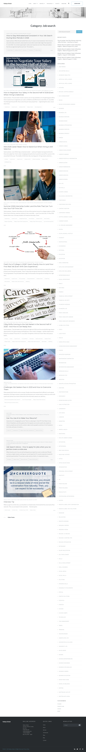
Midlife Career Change (65, 437)
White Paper (62, 650)
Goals (60, 329)
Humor (61, 350)
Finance (61, 292)
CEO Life (61, 183)
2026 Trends (12, 90)
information (62, 362)
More (52, 50)
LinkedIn (61, 417)
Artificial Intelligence (19, 414)
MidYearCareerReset (36, 159)
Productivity (62, 492)
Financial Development (65, 296)
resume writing (39, 430)
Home (75, 12)
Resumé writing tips (33, 459)
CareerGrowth (14, 106)
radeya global (30, 106)
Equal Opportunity (27, 90)
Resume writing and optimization (11, 402)
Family (60, 283)
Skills (60, 558)
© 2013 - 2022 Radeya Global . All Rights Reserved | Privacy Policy (16, 749)
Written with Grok (64, 696)
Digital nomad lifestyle (66, 233)
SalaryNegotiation (38, 106)
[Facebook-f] (80, 749)
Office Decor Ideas (64, 462)
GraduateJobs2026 (30, 278)
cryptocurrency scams (65, 216)
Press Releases (63, 488)
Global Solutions (64, 325)
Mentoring (62, 433)
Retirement (62, 546)
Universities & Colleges (65, 642)
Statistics (61, 600)
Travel (61, 625)
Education (62, 254)
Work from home (64, 679)
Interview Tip (9, 502)
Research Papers (64, 525)
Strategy (61, 604)
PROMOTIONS (60, 706)
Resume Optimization (48, 383)
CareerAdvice (7, 106)
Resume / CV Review (45, 442)
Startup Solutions (64, 596)
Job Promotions (63, 392)
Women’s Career (63, 671)
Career (16, 90)
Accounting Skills (64, 71)
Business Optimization (65, 125)
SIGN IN (59, 708)
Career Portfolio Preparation (68, 158)
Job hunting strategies (26, 399)
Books (60, 100)
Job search (16, 33)
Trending (61, 629)
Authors (61, 87)
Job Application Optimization (24, 383)
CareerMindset (10, 50)
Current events (63, 221)
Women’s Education (64, 675)
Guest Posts (62, 333)
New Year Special (64, 450)
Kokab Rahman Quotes (65, 400)
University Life (63, 646)
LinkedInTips (46, 278)
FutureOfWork (25, 338)
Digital (61, 229)
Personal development (66, 471)
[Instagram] (82, 749)
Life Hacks (20, 33)
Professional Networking (66, 496)
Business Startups (64, 129)
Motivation (24, 33)
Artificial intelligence (65, 83)
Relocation (62, 517)
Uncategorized (25, 443)
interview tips (14, 510)
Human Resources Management (68, 346)
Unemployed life (64, 638)
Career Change (63, 146)
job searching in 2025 (23, 510)
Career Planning (30, 202)
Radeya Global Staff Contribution (69, 504)
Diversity (61, 237)
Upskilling (27, 281)
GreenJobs (31, 338)
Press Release (63, 483)
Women (61, 654)
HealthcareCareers (39, 338)
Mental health (63, 429)
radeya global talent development (21, 221)
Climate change (63, 191)
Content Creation (64, 208)
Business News (63, 121)
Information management (66, 367)
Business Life (62, 112)
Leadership (62, 408)
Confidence (62, 200)
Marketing (62, 421)
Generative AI (15, 430)
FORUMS (59, 704)
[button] (77, 3)
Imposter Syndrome (64, 354)
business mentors (64, 116)
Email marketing (63, 262)
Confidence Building (65, 204)
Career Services (27, 442)
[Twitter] (77, 749)
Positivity (61, 475)
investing (61, 379)
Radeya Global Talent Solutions (36, 221)
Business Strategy (64, 133)
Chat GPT (9, 430)
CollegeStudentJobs (23, 218)
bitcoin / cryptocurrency (66, 91)
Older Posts (11, 517)
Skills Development (64, 563)
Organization (63, 467)
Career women (63, 179)
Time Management (64, 621)
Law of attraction (64, 404)
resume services (24, 459)
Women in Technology (65, 667)
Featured (61, 287)
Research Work (63, 529)
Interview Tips (34, 90)
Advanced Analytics (11, 414)
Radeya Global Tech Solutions (67, 508)
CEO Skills (62, 187)
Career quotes (7, 510)
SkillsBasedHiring (8, 161)
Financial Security (64, 300)
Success (61, 608)
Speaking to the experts (66, 588)
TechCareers (44, 341)
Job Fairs (46, 202)
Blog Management (64, 96)
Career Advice (20, 90)
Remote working (64, 521)
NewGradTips (46, 218)
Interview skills (63, 371)
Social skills (62, 575)
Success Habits (63, 613)
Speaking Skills (63, 583)
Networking (62, 446)
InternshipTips (31, 218)
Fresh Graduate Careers (66, 317)
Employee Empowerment (66, 267)
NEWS (58, 711)
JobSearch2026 (18, 50)
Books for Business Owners (67, 104)
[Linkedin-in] (74, 749)
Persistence (31, 50)
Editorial (61, 250)
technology (62, 617)
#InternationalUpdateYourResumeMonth (12, 399)
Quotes (61, 500)
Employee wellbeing (65, 271)
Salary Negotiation (45, 90)
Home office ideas (64, 342)
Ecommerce (62, 246)
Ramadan (61, 513)
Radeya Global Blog (8, 221)
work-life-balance (64, 683)
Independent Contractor (66, 358)
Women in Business (64, 663)
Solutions (62, 579)
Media (60, 425)
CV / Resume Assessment (65, 225)
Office (60, 458)
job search (9, 459)
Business (61, 108)
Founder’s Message (64, 304)
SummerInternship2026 (48, 221)
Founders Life (63, 308)
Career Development (22, 202)
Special (61, 592)
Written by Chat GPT (64, 692)
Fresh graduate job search (39, 202)
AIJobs (11, 338)
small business (63, 567)
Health (61, 337)
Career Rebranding (19, 442)
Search (79, 31)
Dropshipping (63, 242)
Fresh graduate (21, 262)
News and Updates (64, 454)
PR (59, 479)
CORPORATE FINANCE (64, 212)
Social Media (62, 571)
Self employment (64, 554)
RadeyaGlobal (38, 50)
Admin (29, 33)
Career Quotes (20, 499)
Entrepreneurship (64, 275)
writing (61, 688)
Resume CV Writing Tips (39, 383)
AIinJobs (6, 159)
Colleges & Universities (65, 196)
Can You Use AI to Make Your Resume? (21, 418)
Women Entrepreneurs (65, 658)
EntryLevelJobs (22, 278)
